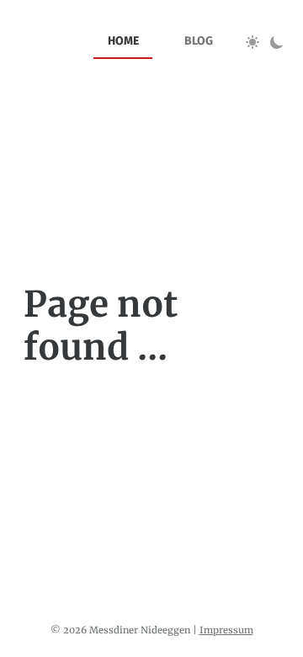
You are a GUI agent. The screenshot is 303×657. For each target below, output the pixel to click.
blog (198, 41)
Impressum (226, 630)
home (123, 41)
